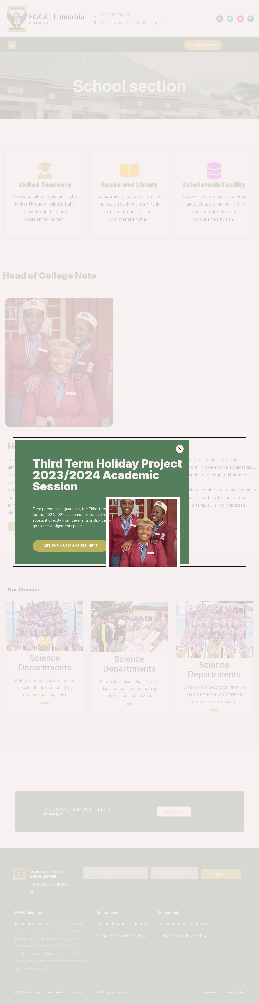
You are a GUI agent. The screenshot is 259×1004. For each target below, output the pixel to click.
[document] (129, 502)
